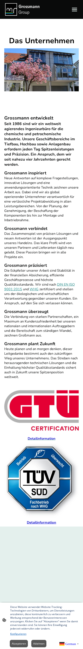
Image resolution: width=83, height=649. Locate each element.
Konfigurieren (18, 634)
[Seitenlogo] (22, 9)
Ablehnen (38, 643)
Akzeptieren (19, 643)
